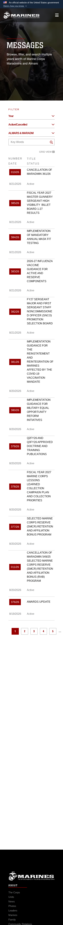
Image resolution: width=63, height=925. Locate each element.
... (60, 631)
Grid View (45, 151)
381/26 (15, 362)
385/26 (15, 203)
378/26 (15, 486)
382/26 (15, 311)
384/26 (15, 237)
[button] (15, 6)
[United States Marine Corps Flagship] (21, 15)
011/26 (15, 567)
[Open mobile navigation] (57, 15)
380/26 (15, 410)
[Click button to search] (51, 142)
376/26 (15, 602)
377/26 (15, 526)
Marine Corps (31, 876)
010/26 (15, 172)
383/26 (15, 271)
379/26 (15, 446)
